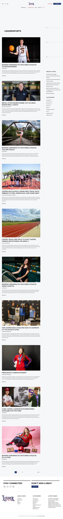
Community (4, 195)
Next (38, 472)
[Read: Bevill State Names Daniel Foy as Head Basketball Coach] (21, 90)
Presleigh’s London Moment (14, 373)
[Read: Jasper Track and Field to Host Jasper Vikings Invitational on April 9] (21, 222)
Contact (18, 503)
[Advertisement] (31, 16)
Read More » (4, 75)
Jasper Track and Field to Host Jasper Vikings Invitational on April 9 (19, 240)
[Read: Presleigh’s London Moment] (21, 357)
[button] (50, 3)
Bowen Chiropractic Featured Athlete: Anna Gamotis (19, 285)
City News (48, 100)
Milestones (14, 195)
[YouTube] (7, 3)
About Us (19, 502)
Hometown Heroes (49, 109)
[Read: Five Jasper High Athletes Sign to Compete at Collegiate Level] (21, 312)
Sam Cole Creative (41, 516)
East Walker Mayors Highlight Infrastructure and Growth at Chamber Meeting (53, 76)
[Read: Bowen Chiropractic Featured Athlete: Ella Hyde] (21, 439)
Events (3, 243)
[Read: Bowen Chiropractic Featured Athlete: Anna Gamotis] (21, 269)
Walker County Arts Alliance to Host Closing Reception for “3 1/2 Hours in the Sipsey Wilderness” (53, 90)
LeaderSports (4, 68)
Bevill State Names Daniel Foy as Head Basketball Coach (19, 104)
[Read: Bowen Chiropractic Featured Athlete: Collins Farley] (21, 132)
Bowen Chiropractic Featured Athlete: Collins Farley (19, 149)
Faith (47, 107)
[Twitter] (2, 3)
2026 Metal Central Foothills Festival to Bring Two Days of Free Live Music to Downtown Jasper (53, 85)
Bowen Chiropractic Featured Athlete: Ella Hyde (19, 456)
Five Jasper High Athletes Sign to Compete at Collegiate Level (20, 329)
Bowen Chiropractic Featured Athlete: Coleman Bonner (19, 66)
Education (4, 106)
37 (22, 472)
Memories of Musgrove (50, 93)
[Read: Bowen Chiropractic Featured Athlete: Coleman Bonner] (21, 49)
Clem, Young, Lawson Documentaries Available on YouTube (18, 410)
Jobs (47, 111)
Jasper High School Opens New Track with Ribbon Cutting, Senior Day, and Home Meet (20, 192)
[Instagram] (4, 3)
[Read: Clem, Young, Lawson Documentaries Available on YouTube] (21, 396)
